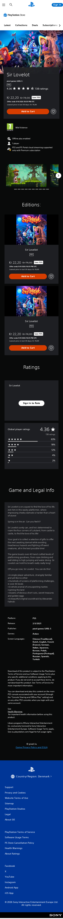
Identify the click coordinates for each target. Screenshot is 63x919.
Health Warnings (15, 711)
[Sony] (55, 917)
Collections (21, 25)
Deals (35, 25)
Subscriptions (50, 25)
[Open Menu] (3, 5)
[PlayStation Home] (31, 4)
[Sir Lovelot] (26, 175)
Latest (7, 25)
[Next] (58, 175)
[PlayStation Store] (15, 14)
